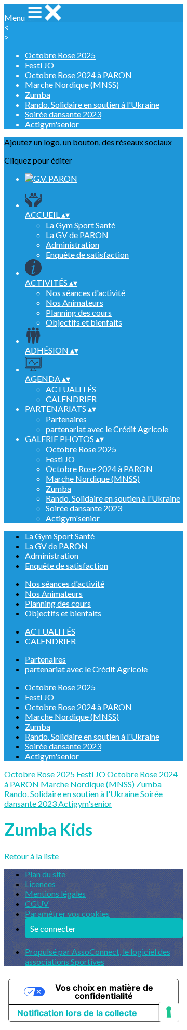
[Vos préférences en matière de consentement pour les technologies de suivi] (169, 1012)
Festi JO (39, 65)
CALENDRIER (71, 399)
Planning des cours (79, 312)
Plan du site (45, 874)
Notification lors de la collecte (77, 1013)
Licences (40, 884)
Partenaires (66, 419)
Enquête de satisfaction (87, 254)
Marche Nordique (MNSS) (72, 85)
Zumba (37, 94)
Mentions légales (55, 894)
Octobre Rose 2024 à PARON (78, 75)
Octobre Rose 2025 (60, 55)
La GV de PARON (77, 235)
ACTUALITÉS (71, 389)
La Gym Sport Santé (80, 225)
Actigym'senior (52, 124)
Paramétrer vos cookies (67, 913)
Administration (72, 244)
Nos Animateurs (74, 302)
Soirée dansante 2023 (63, 114)
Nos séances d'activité (85, 293)
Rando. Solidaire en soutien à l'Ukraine (92, 104)
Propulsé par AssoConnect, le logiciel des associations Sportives (97, 956)
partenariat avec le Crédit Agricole (107, 429)
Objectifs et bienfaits (84, 322)
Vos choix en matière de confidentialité (104, 991)
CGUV (37, 903)
